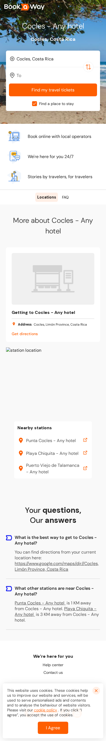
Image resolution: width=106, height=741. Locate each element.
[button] (98, 7)
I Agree (53, 728)
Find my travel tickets (53, 90)
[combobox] (53, 59)
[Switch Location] (88, 67)
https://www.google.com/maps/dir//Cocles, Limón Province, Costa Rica (57, 566)
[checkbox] (34, 103)
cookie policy (45, 710)
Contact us (53, 672)
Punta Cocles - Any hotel (39, 603)
